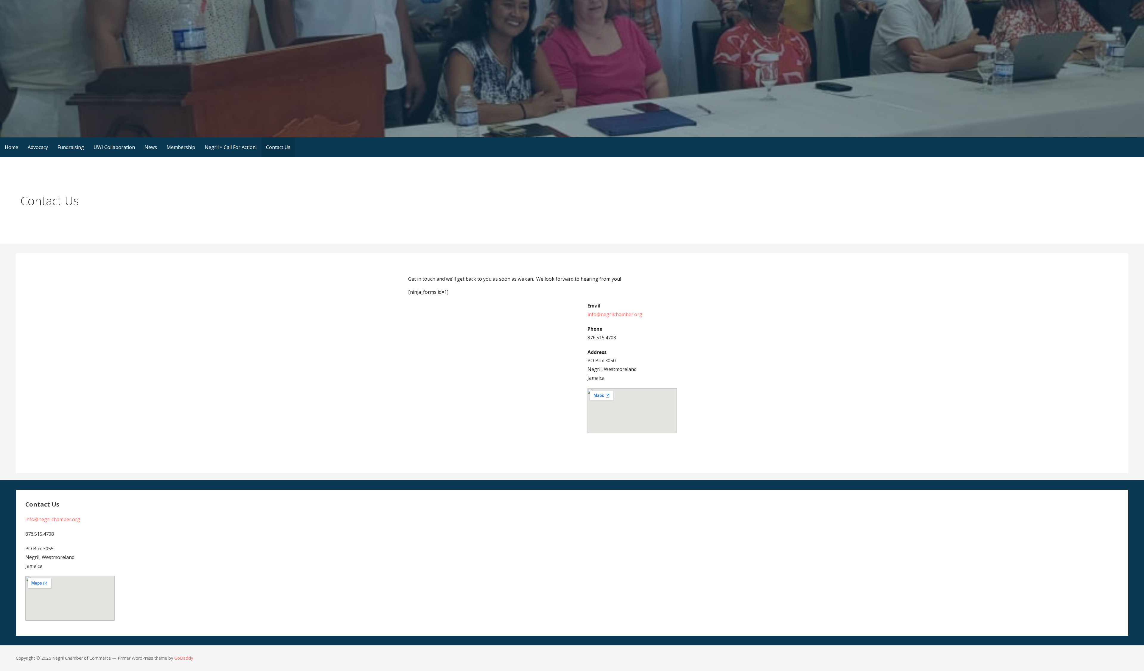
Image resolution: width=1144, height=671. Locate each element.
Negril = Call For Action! (231, 147)
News (150, 147)
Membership (181, 147)
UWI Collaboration (114, 147)
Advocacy (38, 147)
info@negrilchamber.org (614, 314)
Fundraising (70, 147)
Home (11, 147)
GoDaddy (183, 658)
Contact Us (278, 147)
